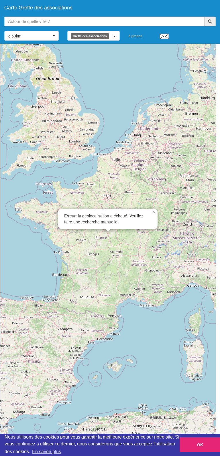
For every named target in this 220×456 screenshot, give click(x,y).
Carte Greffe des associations (38, 7)
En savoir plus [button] (46, 451)
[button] (154, 212)
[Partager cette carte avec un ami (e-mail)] (164, 36)
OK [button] (200, 445)
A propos (135, 35)
